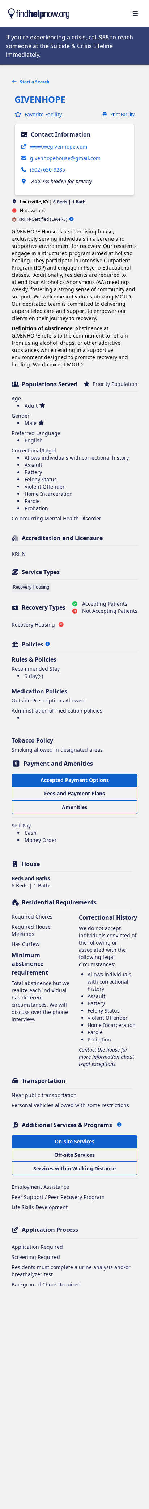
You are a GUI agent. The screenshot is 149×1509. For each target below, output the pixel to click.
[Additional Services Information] (119, 1125)
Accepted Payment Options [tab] (75, 780)
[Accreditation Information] (71, 219)
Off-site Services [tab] (74, 1154)
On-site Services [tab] (74, 1141)
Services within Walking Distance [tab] (74, 1168)
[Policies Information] (47, 644)
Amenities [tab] (74, 807)
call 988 (99, 37)
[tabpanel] (74, 834)
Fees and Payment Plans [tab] (74, 793)
